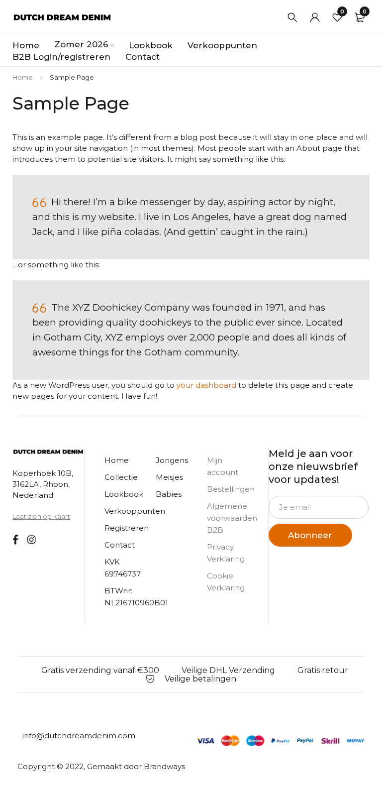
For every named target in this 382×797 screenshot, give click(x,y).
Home (22, 77)
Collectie (121, 477)
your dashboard (206, 385)
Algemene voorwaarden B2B (232, 518)
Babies (169, 494)
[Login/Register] (315, 17)
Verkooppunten (134, 511)
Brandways (164, 766)
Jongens (172, 460)
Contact (119, 545)
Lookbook (123, 494)
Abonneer (310, 535)
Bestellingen (231, 489)
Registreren (126, 528)
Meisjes (169, 477)
